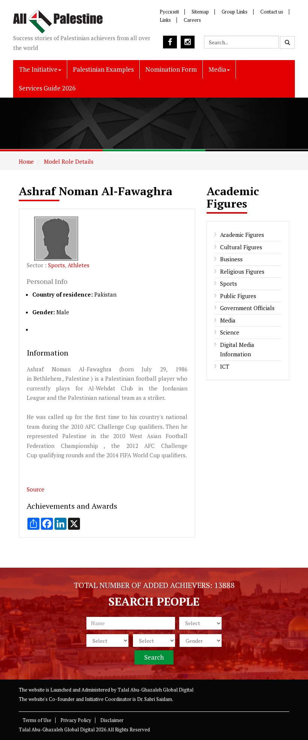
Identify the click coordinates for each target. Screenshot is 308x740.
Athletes (78, 265)
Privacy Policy (75, 720)
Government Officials (247, 308)
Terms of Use (37, 720)
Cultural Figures (241, 247)
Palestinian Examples (103, 69)
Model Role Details (68, 161)
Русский (169, 11)
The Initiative (38, 69)
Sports (56, 265)
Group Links (235, 11)
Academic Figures (242, 234)
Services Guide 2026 (47, 88)
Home (26, 161)
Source (35, 489)
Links (165, 20)
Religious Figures (242, 271)
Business (231, 259)
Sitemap (200, 11)
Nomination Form (171, 69)
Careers (192, 20)
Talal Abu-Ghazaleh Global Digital (155, 689)
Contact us (271, 11)
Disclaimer (112, 720)
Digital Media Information (237, 349)
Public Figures (238, 296)
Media (217, 69)
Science (229, 332)
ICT (224, 366)
